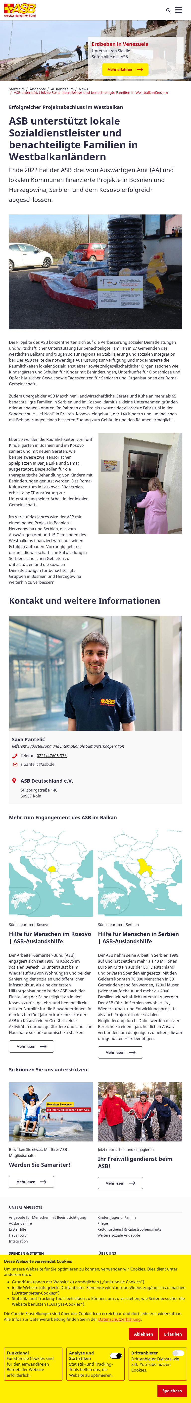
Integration (18, 1241)
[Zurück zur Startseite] (20, 10)
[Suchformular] (168, 10)
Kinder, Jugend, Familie (117, 1217)
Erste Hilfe (17, 1229)
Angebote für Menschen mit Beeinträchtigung (47, 1217)
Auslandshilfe (62, 89)
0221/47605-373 (52, 755)
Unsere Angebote (25, 1207)
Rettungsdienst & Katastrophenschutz (129, 1229)
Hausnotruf (18, 1235)
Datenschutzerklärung (119, 1319)
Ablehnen (143, 1334)
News (83, 89)
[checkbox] (116, 1355)
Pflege (102, 1223)
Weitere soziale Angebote (118, 1235)
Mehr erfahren (119, 69)
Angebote (38, 89)
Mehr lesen (25, 1046)
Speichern (172, 1391)
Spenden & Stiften (26, 1253)
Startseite (17, 89)
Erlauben (173, 1334)
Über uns (107, 1253)
